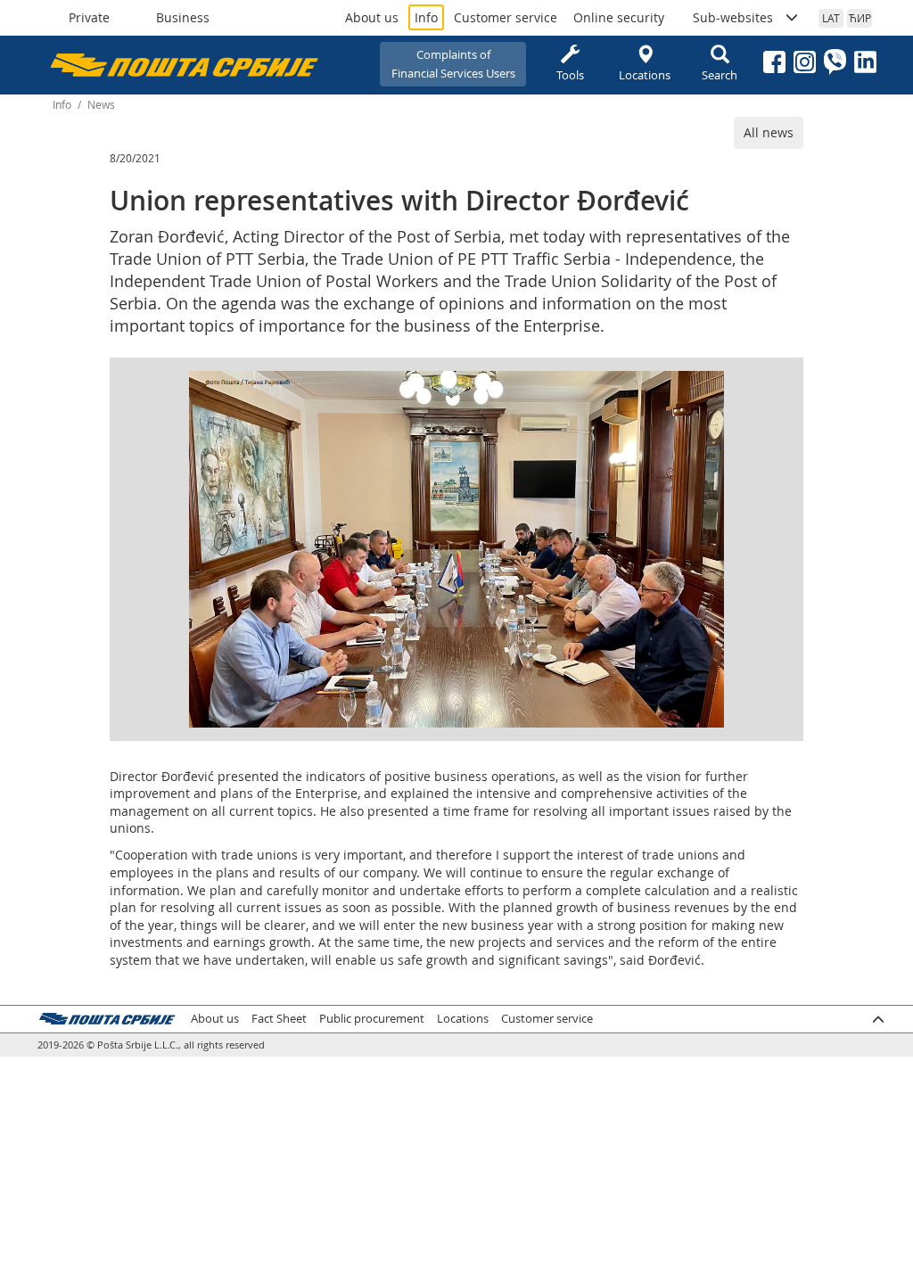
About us (372, 17)
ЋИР (860, 18)
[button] (708, 387)
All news (769, 132)
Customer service (505, 17)
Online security (618, 17)
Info (426, 17)
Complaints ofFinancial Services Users (453, 63)
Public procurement (371, 1018)
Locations (644, 75)
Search (719, 75)
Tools (570, 75)
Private (89, 17)
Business (183, 17)
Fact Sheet (279, 1018)
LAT (831, 18)
